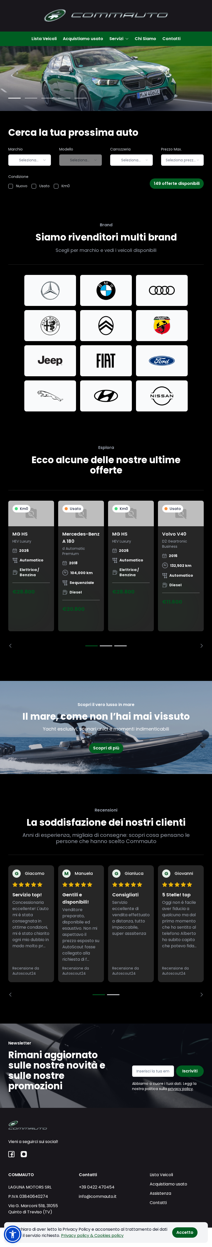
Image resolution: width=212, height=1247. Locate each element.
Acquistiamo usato (83, 39)
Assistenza (160, 1193)
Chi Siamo (145, 39)
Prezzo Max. (171, 149)
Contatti (171, 39)
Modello (66, 149)
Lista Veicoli (44, 39)
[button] (12, 1234)
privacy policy (180, 1088)
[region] (106, 574)
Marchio (15, 149)
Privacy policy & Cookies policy (92, 1235)
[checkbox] (10, 186)
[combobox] (29, 160)
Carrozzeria (120, 149)
